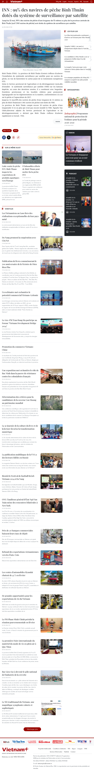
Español (76, 1)
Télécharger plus (32, 729)
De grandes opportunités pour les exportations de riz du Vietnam (17, 597)
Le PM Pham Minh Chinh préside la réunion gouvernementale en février (18, 621)
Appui (74, 749)
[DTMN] (34, 742)
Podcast (73, 174)
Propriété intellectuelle (44, 749)
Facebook (4, 137)
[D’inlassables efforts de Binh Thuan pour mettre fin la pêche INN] (32, 157)
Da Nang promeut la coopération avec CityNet (19, 239)
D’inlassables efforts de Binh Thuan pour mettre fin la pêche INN (31, 170)
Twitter (9, 137)
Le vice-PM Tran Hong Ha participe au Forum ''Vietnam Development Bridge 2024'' (19, 323)
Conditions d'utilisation (59, 749)
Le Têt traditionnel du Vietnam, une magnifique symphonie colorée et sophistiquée (18, 705)
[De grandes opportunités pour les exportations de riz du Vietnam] (52, 601)
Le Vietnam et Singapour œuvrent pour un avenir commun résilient (77, 157)
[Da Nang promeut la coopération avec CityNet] (52, 243)
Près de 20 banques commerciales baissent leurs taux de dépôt (17, 532)
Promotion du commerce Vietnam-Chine (18, 348)
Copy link (18, 137)
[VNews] (80, 742)
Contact (73, 752)
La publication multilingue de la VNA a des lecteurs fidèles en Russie (19, 456)
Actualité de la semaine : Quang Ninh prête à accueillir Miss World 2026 (73, 223)
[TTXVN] (72, 742)
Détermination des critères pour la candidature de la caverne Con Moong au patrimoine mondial (19, 400)
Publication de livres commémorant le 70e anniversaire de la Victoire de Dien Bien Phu (19, 264)
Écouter (72, 190)
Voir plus (9, 209)
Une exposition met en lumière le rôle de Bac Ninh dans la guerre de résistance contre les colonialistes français (20, 373)
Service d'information (56, 752)
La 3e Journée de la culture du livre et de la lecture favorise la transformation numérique (20, 428)
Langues (79, 749)
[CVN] (22, 742)
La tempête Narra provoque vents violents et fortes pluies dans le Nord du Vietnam (77, 69)
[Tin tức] (88, 742)
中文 (81, 1)
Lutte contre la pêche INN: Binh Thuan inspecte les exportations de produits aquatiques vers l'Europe (11, 173)
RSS (69, 749)
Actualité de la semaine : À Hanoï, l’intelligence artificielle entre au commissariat (72, 182)
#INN (15, 130)
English (65, 1)
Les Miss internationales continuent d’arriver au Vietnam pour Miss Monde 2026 (77, 37)
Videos (72, 133)
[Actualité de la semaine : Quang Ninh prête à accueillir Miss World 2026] (86, 222)
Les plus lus (72, 31)
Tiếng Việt (58, 1)
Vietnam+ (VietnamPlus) (17, 1)
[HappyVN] (60, 742)
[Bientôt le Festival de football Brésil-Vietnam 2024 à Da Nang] (52, 481)
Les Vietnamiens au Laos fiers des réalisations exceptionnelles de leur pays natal (20, 216)
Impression (13, 137)
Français (70, 1)
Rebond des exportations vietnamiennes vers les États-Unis (20, 553)
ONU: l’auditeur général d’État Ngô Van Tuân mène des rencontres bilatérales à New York (20, 502)
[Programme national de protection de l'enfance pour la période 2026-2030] (78, 102)
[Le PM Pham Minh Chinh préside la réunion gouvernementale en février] (52, 625)
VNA (85, 749)
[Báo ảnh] (48, 742)
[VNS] (9, 742)
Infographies (73, 90)
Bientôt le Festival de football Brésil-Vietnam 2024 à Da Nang (18, 477)
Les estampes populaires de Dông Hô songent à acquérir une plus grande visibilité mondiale (76, 80)
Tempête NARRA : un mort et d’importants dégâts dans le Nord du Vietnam (76, 48)
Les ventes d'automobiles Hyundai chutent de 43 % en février (17, 574)
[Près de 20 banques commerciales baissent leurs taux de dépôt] (52, 536)
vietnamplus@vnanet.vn (45, 763)
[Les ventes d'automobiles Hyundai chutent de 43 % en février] (52, 578)
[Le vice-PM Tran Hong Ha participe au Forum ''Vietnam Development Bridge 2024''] (52, 326)
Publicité (66, 752)
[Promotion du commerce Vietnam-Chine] (52, 352)
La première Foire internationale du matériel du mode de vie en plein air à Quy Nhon (19, 643)
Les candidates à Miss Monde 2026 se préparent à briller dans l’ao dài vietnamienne (76, 59)
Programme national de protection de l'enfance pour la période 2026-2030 (76, 118)
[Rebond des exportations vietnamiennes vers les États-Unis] (52, 557)
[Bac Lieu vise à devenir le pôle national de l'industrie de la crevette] (52, 677)
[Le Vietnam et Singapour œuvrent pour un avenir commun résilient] (78, 144)
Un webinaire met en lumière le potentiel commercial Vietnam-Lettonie (20, 294)
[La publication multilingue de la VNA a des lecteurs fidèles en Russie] (52, 460)
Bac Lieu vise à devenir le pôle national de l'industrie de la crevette (19, 673)
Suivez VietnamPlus (45, 137)
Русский (85, 1)
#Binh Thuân (7, 130)
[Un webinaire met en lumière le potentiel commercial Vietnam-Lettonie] (52, 298)
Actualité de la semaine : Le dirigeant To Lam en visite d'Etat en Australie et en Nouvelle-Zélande (72, 203)
